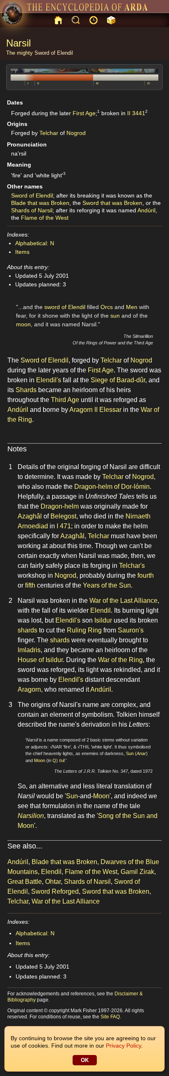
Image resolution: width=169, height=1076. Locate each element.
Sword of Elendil (53, 53)
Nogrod (76, 133)
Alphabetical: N (34, 243)
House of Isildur (40, 659)
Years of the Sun (107, 585)
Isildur (103, 620)
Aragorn (29, 689)
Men (131, 307)
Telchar (48, 133)
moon (23, 324)
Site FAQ (110, 1017)
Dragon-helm (60, 506)
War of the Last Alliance (123, 600)
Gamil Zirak (137, 871)
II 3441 (136, 112)
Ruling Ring (84, 630)
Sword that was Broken (112, 203)
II (38, 83)
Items (22, 252)
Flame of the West (45, 217)
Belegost (63, 516)
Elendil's (48, 379)
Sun (130, 753)
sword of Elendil (64, 307)
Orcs (106, 307)
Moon (39, 760)
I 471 (64, 526)
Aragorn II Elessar (95, 409)
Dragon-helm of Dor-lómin (112, 486)
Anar (141, 753)
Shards (26, 389)
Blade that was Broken (40, 203)
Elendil (100, 610)
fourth (145, 575)
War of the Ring (120, 659)
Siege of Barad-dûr (118, 379)
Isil (61, 760)
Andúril (146, 210)
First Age (84, 112)
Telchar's (132, 565)
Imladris (29, 649)
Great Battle (24, 881)
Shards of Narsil (32, 210)
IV (148, 83)
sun (115, 315)
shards (27, 630)
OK (85, 1060)
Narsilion (31, 815)
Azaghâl (30, 516)
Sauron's (131, 630)
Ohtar (53, 881)
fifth (30, 585)
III (97, 83)
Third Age (65, 399)
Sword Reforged (55, 891)
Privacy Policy (123, 1045)
